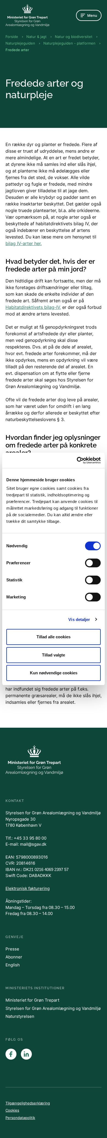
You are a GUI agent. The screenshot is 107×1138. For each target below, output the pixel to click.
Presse (12, 949)
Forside (11, 36)
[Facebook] (10, 1054)
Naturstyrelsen (19, 1016)
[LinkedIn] (26, 1054)
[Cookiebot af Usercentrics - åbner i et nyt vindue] (77, 460)
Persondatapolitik (20, 1117)
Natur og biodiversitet (73, 36)
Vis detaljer (79, 619)
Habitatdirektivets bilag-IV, (33, 307)
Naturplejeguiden (20, 43)
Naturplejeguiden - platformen (69, 43)
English (12, 964)
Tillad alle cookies (53, 636)
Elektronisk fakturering (27, 888)
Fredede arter (17, 50)
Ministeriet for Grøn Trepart (32, 1000)
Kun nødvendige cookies (53, 672)
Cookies (12, 1110)
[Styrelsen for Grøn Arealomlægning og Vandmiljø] (27, 15)
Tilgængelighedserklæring (27, 1103)
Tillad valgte (53, 655)
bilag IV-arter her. (23, 243)
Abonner (13, 957)
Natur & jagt (36, 36)
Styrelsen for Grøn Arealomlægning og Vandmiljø (53, 1008)
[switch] (93, 563)
